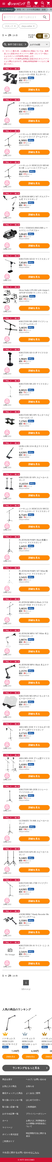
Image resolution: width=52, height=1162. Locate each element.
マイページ (7, 1127)
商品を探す (7, 1079)
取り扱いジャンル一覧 (12, 1100)
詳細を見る (34, 89)
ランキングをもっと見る (26, 1068)
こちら (36, 1152)
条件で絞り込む (15, 44)
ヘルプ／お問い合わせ (36, 1079)
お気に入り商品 (9, 1086)
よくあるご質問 (33, 1093)
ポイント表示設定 (10, 1134)
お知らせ (30, 1086)
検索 (44, 17)
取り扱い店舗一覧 (10, 1107)
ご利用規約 (31, 1107)
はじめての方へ (33, 1100)
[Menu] (4, 3)
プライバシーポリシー (36, 1114)
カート (5, 1121)
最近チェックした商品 (12, 1093)
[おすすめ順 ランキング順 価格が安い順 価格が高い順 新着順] (39, 44)
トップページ (7, 9)
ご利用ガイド (8, 1141)
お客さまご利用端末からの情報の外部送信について (36, 1123)
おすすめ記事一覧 (10, 1114)
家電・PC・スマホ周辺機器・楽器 (31, 9)
